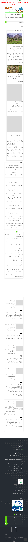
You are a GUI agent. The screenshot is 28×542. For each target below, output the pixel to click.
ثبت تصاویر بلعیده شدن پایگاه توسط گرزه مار (15, 77)
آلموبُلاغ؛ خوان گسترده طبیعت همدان (14, 265)
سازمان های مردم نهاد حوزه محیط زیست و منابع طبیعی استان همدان (14, 190)
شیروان (18, 30)
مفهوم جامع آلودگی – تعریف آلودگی (15, 257)
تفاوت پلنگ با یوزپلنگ (17, 263)
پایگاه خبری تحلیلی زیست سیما (18, 484)
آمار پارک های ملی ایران (17, 493)
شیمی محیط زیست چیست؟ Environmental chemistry (17, 259)
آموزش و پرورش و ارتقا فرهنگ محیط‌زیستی (14, 136)
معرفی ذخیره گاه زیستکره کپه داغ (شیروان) (15, 49)
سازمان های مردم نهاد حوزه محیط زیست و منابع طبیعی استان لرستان (14, 219)
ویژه (15, 30)
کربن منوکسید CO (18, 251)
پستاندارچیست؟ (18, 236)
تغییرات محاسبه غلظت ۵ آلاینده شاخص (10, 307)
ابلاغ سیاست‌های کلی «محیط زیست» (14, 239)
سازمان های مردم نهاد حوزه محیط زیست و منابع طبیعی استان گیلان (14, 226)
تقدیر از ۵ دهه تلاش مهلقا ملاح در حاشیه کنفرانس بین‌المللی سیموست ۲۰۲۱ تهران (14, 270)
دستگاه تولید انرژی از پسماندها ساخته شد (10, 352)
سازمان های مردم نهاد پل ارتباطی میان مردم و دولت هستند (13, 168)
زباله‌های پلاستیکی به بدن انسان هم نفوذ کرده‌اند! (10, 330)
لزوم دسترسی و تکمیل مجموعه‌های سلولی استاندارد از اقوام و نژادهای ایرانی (10, 377)
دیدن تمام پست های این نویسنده (17, 487)
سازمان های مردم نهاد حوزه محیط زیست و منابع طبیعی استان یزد (14, 181)
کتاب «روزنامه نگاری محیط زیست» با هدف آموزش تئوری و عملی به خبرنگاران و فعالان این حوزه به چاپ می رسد (14, 274)
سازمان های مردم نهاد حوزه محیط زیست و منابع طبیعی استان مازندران (14, 213)
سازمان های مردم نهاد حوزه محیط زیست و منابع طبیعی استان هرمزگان (14, 198)
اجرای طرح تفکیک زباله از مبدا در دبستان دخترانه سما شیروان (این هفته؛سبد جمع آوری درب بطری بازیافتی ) (14, 105)
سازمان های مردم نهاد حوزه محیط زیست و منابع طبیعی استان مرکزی (14, 204)
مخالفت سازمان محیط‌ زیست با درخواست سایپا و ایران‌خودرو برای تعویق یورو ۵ (9, 413)
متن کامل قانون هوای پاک (17, 267)
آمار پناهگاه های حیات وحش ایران (15, 245)
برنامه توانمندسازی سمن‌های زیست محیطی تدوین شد (13, 175)
